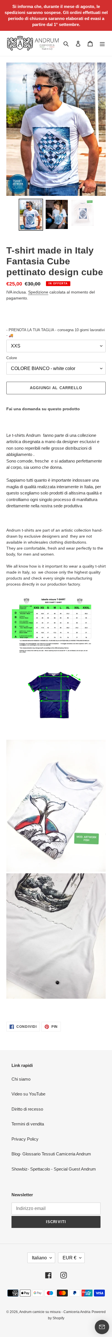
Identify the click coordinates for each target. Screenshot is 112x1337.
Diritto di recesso (27, 1109)
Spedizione (38, 292)
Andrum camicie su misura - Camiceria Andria (54, 1312)
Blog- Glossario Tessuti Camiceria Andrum (51, 1153)
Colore (11, 358)
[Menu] (102, 43)
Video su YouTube (28, 1093)
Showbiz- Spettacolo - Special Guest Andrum (53, 1169)
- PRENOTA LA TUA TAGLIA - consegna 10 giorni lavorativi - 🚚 (55, 333)
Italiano (39, 1257)
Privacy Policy (24, 1139)
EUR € (69, 1257)
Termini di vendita (27, 1123)
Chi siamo (20, 1079)
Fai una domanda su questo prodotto (43, 409)
